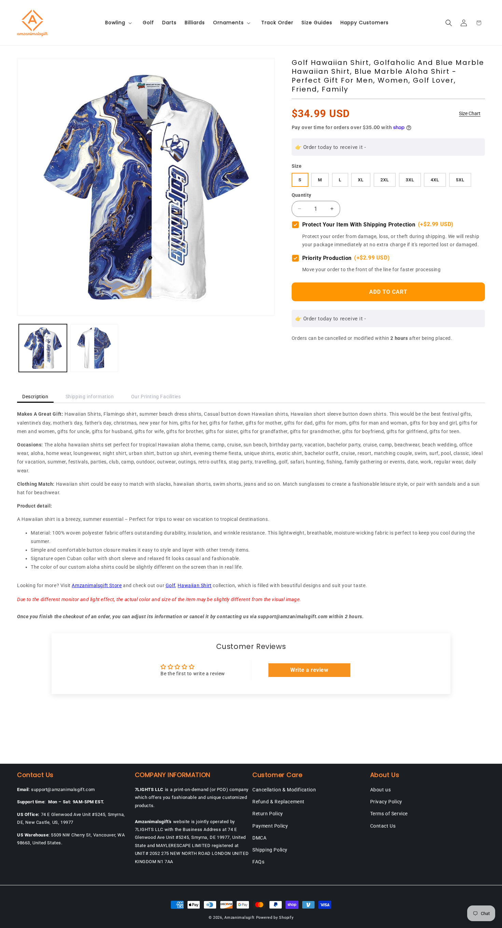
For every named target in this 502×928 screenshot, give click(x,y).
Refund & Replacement (278, 801)
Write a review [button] (309, 670)
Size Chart (469, 113)
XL (361, 179)
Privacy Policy (386, 801)
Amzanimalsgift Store (97, 585)
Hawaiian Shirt (194, 585)
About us (380, 789)
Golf (170, 585)
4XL (435, 179)
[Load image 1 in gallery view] (43, 348)
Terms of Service (389, 813)
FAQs (258, 861)
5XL (460, 179)
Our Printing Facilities (156, 396)
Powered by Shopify (275, 917)
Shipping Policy (270, 850)
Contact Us (383, 826)
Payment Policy (270, 826)
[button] (120, 22)
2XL (384, 179)
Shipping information (90, 396)
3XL (410, 179)
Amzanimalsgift (239, 917)
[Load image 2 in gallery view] (94, 348)
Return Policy (267, 813)
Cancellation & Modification (284, 789)
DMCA (259, 838)
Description (35, 396)
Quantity (301, 195)
